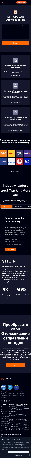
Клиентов (26, 412)
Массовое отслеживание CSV (20, 419)
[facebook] (4, 400)
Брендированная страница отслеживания (5, 420)
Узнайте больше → (15, 171)
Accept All (18, 452)
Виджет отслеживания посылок (19, 414)
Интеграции (4, 427)
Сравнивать (12, 422)
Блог (10, 413)
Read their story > (7, 299)
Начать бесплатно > (15, 75)
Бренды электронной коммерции (19, 428)
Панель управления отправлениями (5, 415)
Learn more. (5, 449)
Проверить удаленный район (19, 409)
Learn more (10, 249)
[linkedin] (2, 400)
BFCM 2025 (11, 406)
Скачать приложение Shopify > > (15, 130)
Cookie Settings (18, 455)
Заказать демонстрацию (15, 365)
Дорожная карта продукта (26, 415)
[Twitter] (6, 400)
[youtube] (9, 400)
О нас (25, 406)
